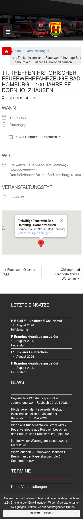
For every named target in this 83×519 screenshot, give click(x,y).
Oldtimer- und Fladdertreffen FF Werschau (67, 274)
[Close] (61, 220)
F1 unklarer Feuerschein (29, 352)
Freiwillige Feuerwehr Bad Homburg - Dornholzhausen (39, 167)
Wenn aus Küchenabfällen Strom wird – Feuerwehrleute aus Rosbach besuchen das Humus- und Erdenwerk (39, 429)
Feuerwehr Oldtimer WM (19, 271)
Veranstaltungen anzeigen (34, 233)
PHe (32, 98)
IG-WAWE (17, 196)
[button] (41, 244)
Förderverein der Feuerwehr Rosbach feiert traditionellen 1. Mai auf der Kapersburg (37, 413)
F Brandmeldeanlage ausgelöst (34, 336)
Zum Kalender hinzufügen (36, 137)
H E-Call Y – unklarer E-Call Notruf (36, 320)
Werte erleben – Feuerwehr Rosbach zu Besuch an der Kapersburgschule (39, 454)
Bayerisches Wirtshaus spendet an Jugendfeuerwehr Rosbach (35, 400)
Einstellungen (41, 513)
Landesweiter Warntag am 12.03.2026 (38, 440)
